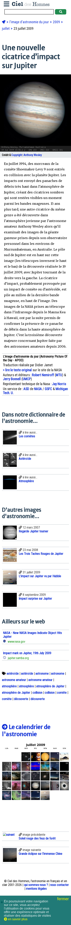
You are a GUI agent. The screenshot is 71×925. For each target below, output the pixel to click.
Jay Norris (59, 384)
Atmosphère (26, 481)
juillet (6, 29)
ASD (26, 389)
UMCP (26, 379)
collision (37, 692)
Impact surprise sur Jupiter (35, 598)
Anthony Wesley (32, 155)
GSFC (48, 389)
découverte (21, 699)
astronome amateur (14, 680)
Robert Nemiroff (43, 375)
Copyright (16, 155)
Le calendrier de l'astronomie (26, 730)
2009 (57, 22)
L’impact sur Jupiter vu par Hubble (40, 576)
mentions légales (36, 888)
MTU (59, 375)
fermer (63, 899)
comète (62, 692)
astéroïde (13, 673)
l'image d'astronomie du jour (29, 22)
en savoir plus (17, 919)
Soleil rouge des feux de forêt (37, 838)
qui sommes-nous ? (36, 885)
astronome (42, 673)
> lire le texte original (17, 370)
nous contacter (59, 885)
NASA (38, 389)
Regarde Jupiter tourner (33, 531)
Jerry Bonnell (12, 379)
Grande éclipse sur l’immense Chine (40, 854)
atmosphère (9, 686)
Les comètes (27, 436)
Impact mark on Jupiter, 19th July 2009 (27, 653)
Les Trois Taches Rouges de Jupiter (41, 554)
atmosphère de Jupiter (50, 686)
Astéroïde (25, 459)
